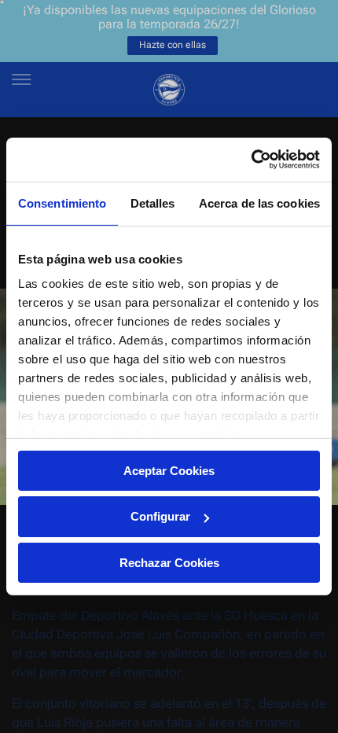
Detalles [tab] (152, 202)
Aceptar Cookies (169, 470)
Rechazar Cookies (169, 562)
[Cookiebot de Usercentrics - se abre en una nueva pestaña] (251, 159)
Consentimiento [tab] (62, 202)
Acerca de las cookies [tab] (259, 202)
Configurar (160, 516)
